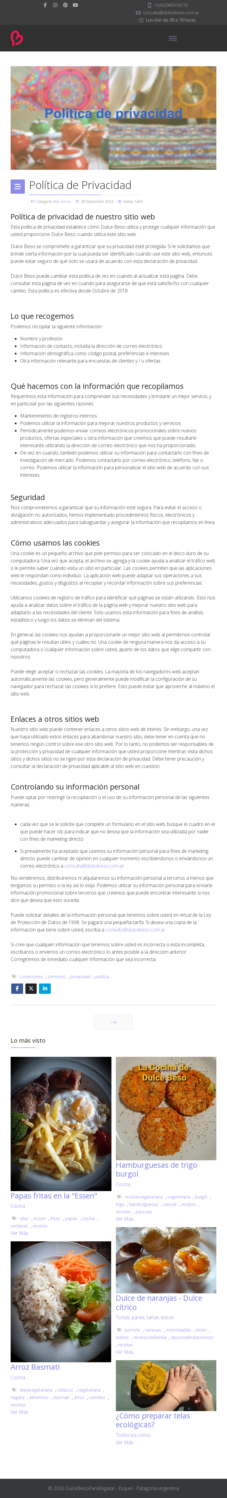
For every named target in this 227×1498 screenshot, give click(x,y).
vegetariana (89, 1390)
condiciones (31, 976)
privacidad (80, 976)
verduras (19, 1226)
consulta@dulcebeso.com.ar (171, 12)
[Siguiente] (113, 1022)
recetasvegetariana (144, 1197)
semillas (97, 1397)
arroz (79, 1397)
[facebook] (45, 5)
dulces (122, 1337)
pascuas (144, 1211)
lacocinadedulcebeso (192, 1337)
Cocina (18, 1206)
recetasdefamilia (150, 1337)
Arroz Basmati (35, 1367)
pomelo (132, 1330)
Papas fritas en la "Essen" (54, 1195)
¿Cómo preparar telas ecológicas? (153, 1419)
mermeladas (178, 1330)
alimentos (39, 1397)
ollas (24, 1218)
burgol (201, 1197)
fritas (55, 1218)
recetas (40, 1226)
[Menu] (172, 38)
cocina (88, 1218)
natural (169, 1204)
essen (39, 1218)
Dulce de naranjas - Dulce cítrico (159, 1302)
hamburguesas (143, 1204)
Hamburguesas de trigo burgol (156, 1169)
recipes (188, 1204)
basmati (61, 1397)
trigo (120, 1204)
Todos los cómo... (134, 1435)
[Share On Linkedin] (45, 988)
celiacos (65, 1390)
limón (201, 1330)
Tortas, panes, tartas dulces (145, 1317)
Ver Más (19, 1233)
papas (71, 1218)
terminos (57, 976)
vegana (18, 1397)
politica (102, 976)
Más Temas (62, 201)
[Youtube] (75, 5)
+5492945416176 (171, 5)
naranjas (153, 1330)
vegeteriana (178, 1197)
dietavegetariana (36, 1390)
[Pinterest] (65, 5)
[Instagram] (55, 5)
